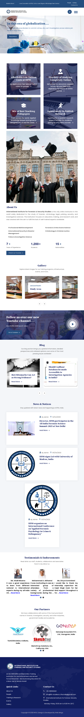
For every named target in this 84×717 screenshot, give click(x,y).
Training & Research (13, 698)
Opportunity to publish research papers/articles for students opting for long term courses (60, 120)
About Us (9, 691)
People (69, 3)
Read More (15, 382)
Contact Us (74, 5)
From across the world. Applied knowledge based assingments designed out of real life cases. (23, 120)
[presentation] (38, 48)
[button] (40, 597)
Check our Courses (15, 253)
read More (43, 430)
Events (8, 701)
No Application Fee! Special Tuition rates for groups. (23, 85)
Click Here (43, 3)
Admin (46, 417)
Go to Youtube (13, 332)
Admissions (69, 36)
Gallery (75, 3)
